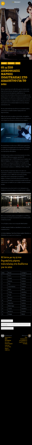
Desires (4, 63)
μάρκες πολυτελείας (7, 328)
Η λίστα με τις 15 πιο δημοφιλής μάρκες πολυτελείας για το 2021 (15, 325)
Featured (11, 63)
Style (17, 63)
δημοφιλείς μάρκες (7, 320)
